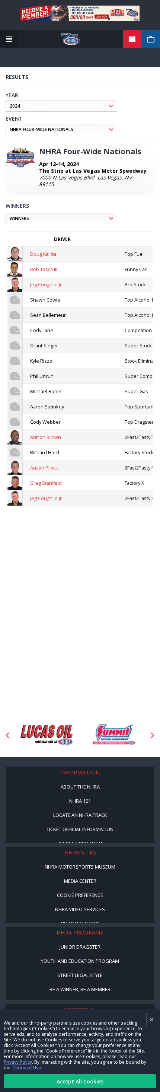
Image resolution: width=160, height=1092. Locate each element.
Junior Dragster (80, 946)
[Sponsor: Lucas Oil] (46, 735)
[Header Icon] (9, 39)
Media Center (80, 881)
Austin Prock (44, 467)
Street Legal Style (80, 975)
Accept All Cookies (80, 1081)
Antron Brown (45, 437)
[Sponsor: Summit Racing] (113, 735)
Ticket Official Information (80, 829)
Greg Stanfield (46, 483)
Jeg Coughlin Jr (46, 284)
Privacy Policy (18, 1062)
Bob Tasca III (43, 269)
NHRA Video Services (80, 909)
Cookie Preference (80, 895)
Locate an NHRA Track (80, 815)
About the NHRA (80, 786)
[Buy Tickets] (132, 39)
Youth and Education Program (80, 961)
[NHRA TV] (150, 39)
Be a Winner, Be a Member (80, 989)
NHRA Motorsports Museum (80, 866)
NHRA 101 (80, 800)
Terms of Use (26, 1067)
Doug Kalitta (43, 254)
